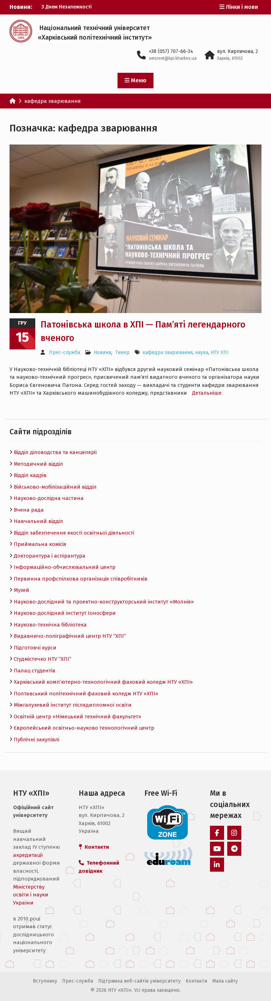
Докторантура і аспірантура (49, 556)
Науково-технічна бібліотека (50, 625)
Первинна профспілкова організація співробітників (80, 579)
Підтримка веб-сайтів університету (139, 981)
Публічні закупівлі (36, 739)
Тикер (122, 352)
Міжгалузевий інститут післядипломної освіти (73, 705)
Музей (21, 590)
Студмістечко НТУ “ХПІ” (42, 659)
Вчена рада (29, 510)
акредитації (28, 855)
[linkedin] (217, 865)
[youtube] (217, 849)
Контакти (196, 981)
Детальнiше (207, 393)
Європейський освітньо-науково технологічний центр (84, 728)
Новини (102, 352)
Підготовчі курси (35, 647)
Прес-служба (64, 352)
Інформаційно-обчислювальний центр (64, 567)
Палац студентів (34, 670)
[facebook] (217, 833)
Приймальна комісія (40, 544)
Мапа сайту (225, 981)
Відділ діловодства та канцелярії (55, 452)
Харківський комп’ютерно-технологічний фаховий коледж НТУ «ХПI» (103, 682)
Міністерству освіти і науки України (30, 895)
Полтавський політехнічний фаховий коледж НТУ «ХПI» (86, 693)
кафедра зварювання (168, 352)
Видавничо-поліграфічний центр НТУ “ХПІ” (70, 636)
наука (201, 352)
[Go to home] (13, 101)
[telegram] (234, 849)
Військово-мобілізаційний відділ (55, 487)
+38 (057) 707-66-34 (171, 51)
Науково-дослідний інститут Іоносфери (65, 613)
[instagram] (234, 833)
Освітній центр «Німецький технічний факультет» (77, 716)
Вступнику (45, 981)
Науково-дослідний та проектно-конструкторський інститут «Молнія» (104, 602)
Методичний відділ (38, 464)
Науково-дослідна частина (49, 498)
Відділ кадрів (30, 475)
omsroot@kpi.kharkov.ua (173, 58)
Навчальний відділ (38, 521)
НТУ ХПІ (220, 352)
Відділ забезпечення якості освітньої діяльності (74, 533)
